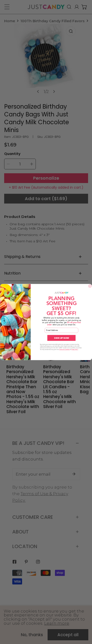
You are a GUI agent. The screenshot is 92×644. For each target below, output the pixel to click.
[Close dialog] (89, 286)
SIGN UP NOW (61, 337)
